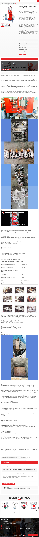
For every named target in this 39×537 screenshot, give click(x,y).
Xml (26, 534)
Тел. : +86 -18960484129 (6, 521)
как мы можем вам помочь (9, 63)
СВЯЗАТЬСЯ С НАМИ (6, 69)
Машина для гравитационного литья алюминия (9, 3)
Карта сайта (22, 534)
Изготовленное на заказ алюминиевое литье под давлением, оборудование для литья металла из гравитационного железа (24, 510)
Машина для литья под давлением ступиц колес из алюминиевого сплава (14, 510)
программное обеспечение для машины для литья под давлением (9, 457)
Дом (2, 3)
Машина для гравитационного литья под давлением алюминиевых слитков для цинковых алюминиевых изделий (5, 510)
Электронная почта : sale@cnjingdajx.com (9, 523)
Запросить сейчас (22, 54)
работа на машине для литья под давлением (24, 457)
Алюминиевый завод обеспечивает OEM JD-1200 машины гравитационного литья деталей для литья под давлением (34, 510)
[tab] (7, 73)
